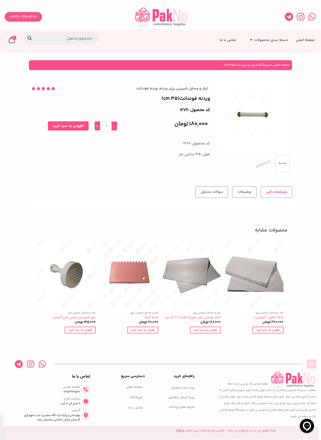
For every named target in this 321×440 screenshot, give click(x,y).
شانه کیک (151, 317)
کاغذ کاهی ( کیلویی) (268, 317)
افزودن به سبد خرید (68, 126)
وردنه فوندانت (147, 88)
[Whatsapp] (312, 16)
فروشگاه (264, 65)
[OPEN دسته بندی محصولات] (250, 38)
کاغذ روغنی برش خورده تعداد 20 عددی (193, 317)
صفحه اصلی (281, 65)
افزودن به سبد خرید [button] (268, 330)
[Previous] (284, 113)
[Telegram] (289, 16)
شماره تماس (71, 387)
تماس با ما (135, 407)
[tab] (277, 192)
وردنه (163, 88)
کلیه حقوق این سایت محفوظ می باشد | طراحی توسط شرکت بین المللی (226, 430)
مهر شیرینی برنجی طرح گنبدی (74, 317)
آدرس (76, 410)
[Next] (219, 113)
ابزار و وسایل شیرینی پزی (188, 88)
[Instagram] (300, 16)
